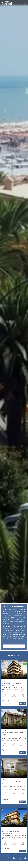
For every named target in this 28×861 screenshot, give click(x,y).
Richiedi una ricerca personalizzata (14, 646)
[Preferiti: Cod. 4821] (2, 760)
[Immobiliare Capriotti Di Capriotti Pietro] (7, 3)
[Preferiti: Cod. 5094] (2, 809)
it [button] (24, 3)
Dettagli (22, 703)
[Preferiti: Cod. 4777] (2, 710)
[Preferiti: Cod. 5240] (2, 661)
